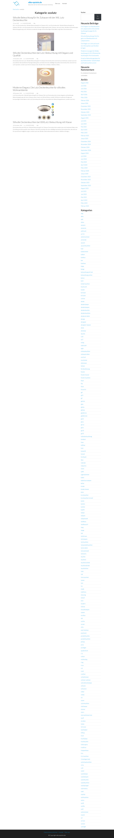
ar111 (82, 234)
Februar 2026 (85, 100)
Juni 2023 (84, 194)
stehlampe (84, 706)
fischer (83, 372)
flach (82, 380)
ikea (82, 460)
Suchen (83, 12)
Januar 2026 (84, 103)
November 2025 (86, 109)
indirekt (83, 463)
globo (82, 407)
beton (82, 278)
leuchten (83, 559)
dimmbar (83, 331)
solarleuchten (85, 703)
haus (82, 442)
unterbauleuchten (86, 762)
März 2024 (84, 168)
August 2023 (84, 188)
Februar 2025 (85, 135)
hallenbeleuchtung (86, 436)
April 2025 (84, 129)
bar (82, 260)
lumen (82, 580)
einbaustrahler (85, 354)
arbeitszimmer (85, 237)
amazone (83, 228)
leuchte (83, 557)
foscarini (83, 389)
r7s (82, 653)
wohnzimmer (84, 812)
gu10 (82, 430)
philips (83, 642)
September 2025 (86, 115)
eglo (82, 348)
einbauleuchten (85, 351)
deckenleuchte (85, 310)
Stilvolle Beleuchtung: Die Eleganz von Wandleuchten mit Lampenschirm (90, 38)
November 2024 (86, 144)
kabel (82, 477)
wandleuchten (85, 783)
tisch (82, 736)
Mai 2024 (84, 162)
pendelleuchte (85, 636)
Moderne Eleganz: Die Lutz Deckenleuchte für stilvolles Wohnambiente (39, 88)
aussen (83, 243)
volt (82, 768)
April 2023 (84, 200)
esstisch (83, 357)
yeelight (83, 827)
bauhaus (83, 263)
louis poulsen (85, 577)
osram (83, 624)
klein (82, 492)
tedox (82, 724)
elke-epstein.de (35, 2)
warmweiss (84, 788)
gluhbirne (84, 413)
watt (82, 791)
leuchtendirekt (85, 565)
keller (82, 483)
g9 (81, 398)
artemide (83, 240)
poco (82, 645)
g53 (82, 395)
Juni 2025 (84, 124)
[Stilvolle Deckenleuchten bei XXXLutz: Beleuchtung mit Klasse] (45, 111)
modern (83, 603)
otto (82, 627)
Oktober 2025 (85, 112)
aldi (82, 219)
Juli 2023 (83, 191)
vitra (82, 765)
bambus (83, 257)
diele (82, 328)
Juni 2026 (84, 88)
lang (82, 527)
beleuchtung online (86, 275)
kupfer (83, 510)
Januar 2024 (84, 174)
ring (82, 662)
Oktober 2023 (85, 182)
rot (82, 668)
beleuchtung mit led (87, 272)
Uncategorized (85, 759)
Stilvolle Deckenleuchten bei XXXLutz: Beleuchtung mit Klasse (42, 122)
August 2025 (84, 118)
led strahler (84, 548)
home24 (83, 451)
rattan (83, 656)
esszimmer (84, 360)
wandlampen (84, 777)
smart (82, 700)
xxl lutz (83, 821)
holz (82, 448)
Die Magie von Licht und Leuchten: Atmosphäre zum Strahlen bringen (90, 46)
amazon (83, 225)
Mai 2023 (84, 197)
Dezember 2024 (86, 141)
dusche (83, 334)
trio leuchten (85, 756)
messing (83, 595)
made (82, 589)
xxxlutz (83, 824)
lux (82, 586)
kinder (83, 486)
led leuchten (84, 542)
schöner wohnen (86, 680)
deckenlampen (85, 307)
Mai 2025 (84, 127)
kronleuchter (85, 495)
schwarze (83, 689)
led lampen (84, 539)
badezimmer (84, 251)
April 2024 (84, 165)
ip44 (82, 471)
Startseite (16, 9)
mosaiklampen (85, 609)
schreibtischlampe (86, 683)
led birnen (84, 536)
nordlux (83, 615)
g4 (81, 392)
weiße (83, 806)
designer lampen (86, 325)
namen (83, 612)
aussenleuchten (85, 246)
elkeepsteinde (27, 23)
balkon (83, 254)
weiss (82, 800)
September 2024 (86, 150)
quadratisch (84, 650)
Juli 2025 (83, 121)
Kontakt (64, 3)
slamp (82, 694)
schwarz (83, 686)
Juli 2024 (83, 156)
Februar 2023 (85, 206)
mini (82, 601)
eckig (82, 342)
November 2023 (86, 179)
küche (82, 501)
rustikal (83, 674)
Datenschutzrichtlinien (51, 832)
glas (82, 404)
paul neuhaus (85, 630)
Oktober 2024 (85, 147)
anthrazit (83, 231)
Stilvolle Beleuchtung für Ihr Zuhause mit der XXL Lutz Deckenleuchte (38, 18)
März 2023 (84, 203)
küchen (83, 504)
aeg (82, 213)
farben (83, 366)
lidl (82, 574)
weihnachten (84, 797)
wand (82, 771)
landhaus (83, 521)
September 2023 (86, 185)
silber (82, 692)
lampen (83, 515)
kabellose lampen (86, 480)
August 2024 (84, 153)
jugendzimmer (85, 474)
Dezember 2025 (86, 106)
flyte (82, 386)
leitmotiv (83, 554)
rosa (82, 665)
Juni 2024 (84, 159)
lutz (82, 583)
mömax (83, 606)
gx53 (82, 433)
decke (82, 301)
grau (82, 422)
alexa (82, 222)
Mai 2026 (84, 91)
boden (83, 290)
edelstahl (84, 345)
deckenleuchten (85, 313)
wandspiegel (85, 785)
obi (82, 618)
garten (83, 401)
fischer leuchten (85, 378)
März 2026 (84, 97)
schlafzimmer (85, 677)
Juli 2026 (83, 86)
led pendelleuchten (86, 545)
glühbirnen (84, 416)
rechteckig (84, 659)
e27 (82, 339)
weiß (82, 803)
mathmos (83, 592)
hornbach (83, 457)
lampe (83, 513)
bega (82, 266)
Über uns (57, 3)
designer (83, 322)
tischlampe (84, 738)
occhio (83, 621)
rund (82, 671)
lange (82, 530)
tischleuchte (84, 741)
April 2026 (84, 94)
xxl (82, 818)
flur (82, 383)
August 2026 (84, 83)
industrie (83, 466)
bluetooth (84, 287)
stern (82, 712)
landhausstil (84, 524)
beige (82, 269)
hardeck (83, 439)
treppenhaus (84, 750)
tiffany (83, 733)
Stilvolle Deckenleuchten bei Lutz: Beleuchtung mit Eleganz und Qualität (43, 54)
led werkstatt (85, 551)
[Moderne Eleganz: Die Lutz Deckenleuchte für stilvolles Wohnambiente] (45, 76)
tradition (83, 747)
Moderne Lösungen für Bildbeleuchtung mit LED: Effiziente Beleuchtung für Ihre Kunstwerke (91, 53)
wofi (82, 809)
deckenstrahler (85, 316)
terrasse (83, 727)
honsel (83, 454)
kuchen (83, 507)
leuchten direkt (85, 562)
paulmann (84, 633)
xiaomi (83, 815)
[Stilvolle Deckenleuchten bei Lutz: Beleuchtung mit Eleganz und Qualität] (45, 41)
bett (82, 281)
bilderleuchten (85, 284)
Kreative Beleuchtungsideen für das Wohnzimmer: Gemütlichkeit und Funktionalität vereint (90, 61)
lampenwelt (84, 518)
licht (82, 571)
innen (82, 468)
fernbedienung (85, 369)
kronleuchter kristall (87, 498)
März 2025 (84, 132)
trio (82, 753)
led (82, 533)
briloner (83, 295)
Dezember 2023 (86, 176)
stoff (82, 718)
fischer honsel (85, 375)
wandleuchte (85, 780)
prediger (83, 648)
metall (83, 598)
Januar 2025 (84, 138)
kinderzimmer (85, 489)
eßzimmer (84, 363)
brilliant (83, 293)
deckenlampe (85, 304)
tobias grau (84, 744)
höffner (83, 445)
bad (82, 248)
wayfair (83, 794)
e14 (82, 336)
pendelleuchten (85, 639)
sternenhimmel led (86, 715)
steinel (83, 709)
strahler (83, 721)
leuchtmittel (84, 568)
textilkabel (84, 730)
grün (82, 427)
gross (82, 424)
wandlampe (84, 774)
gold (82, 419)
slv (82, 697)
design (83, 319)
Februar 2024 (85, 171)
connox (83, 298)
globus (83, 410)
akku (82, 216)
